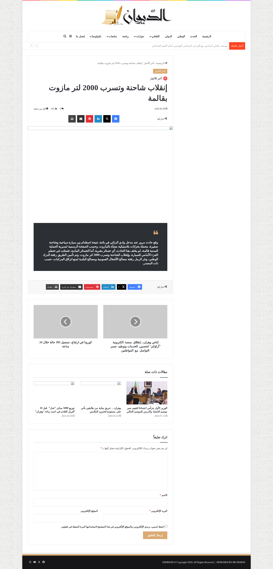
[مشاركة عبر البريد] (80, 119)
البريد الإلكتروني (158, 510)
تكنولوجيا (96, 36)
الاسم (163, 495)
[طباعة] (72, 119)
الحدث (193, 36)
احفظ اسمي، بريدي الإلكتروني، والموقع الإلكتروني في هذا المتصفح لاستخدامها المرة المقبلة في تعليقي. (112, 526)
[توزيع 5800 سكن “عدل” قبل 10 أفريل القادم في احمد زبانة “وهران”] (54, 392)
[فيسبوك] (115, 119)
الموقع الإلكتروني (89, 510)
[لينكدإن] (98, 119)
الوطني (181, 36)
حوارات (140, 36)
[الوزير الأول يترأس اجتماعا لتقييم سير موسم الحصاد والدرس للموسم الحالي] (146, 392)
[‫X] (107, 119)
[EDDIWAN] (136, 15)
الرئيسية (206, 36)
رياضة (125, 36)
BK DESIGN (239, 562)
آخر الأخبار (149, 63)
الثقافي (156, 36)
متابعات (113, 36)
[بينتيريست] (89, 119)
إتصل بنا (80, 36)
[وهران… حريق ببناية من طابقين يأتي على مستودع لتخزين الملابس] (100, 392)
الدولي (168, 36)
